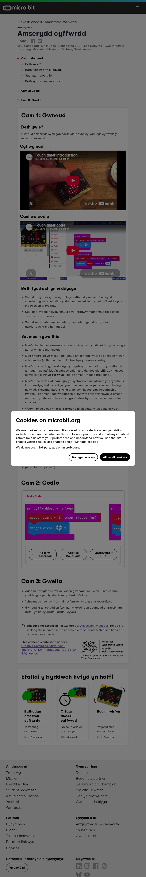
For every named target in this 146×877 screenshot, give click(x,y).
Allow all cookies (115, 457)
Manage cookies (83, 457)
